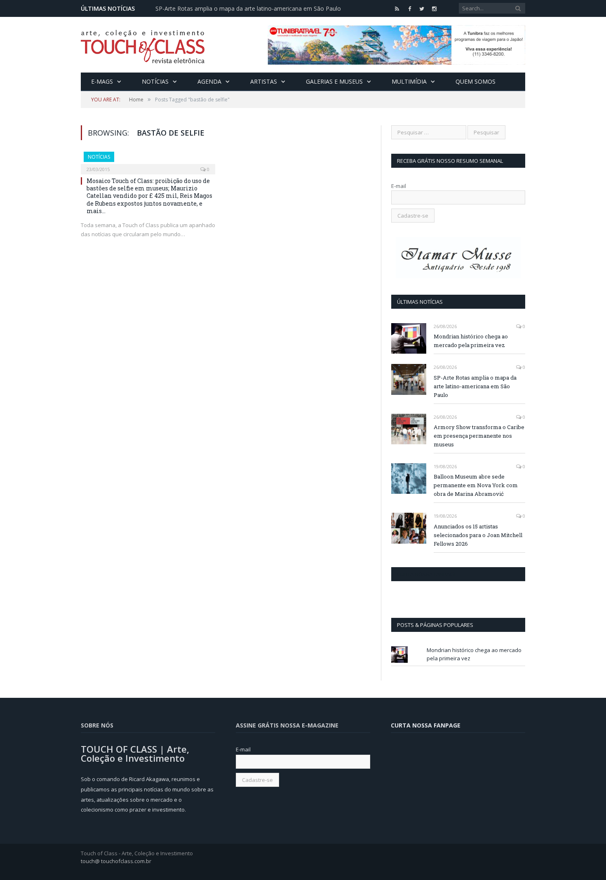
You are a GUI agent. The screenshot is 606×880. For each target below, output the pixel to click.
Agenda (209, 81)
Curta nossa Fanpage (427, 574)
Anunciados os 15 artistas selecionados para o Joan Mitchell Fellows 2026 (478, 535)
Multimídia (409, 81)
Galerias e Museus (334, 81)
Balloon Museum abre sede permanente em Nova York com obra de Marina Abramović (476, 485)
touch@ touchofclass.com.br (116, 861)
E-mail (398, 186)
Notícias (155, 81)
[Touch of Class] (142, 44)
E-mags (102, 81)
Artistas (263, 81)
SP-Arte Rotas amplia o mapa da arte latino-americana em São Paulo (248, 8)
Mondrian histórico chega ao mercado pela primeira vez (471, 341)
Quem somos (476, 81)
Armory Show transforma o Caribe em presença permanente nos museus (479, 435)
